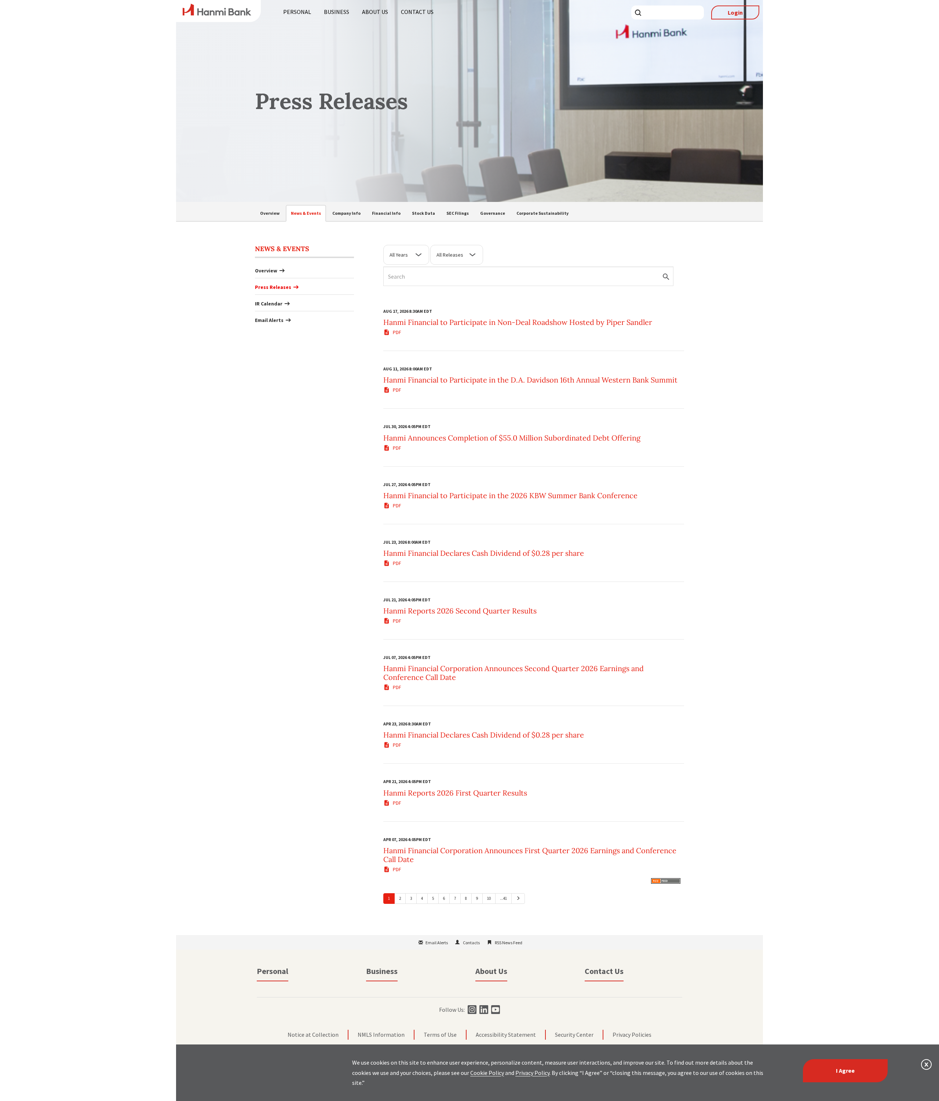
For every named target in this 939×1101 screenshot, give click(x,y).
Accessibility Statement (506, 1034)
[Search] (668, 288)
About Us (375, 11)
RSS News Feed (508, 942)
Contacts (471, 942)
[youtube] (494, 1009)
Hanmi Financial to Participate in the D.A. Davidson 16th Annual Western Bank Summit (530, 379)
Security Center (574, 1034)
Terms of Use (440, 1034)
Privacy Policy (532, 1072)
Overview (269, 213)
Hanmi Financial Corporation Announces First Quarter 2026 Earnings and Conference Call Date (529, 855)
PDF (396, 332)
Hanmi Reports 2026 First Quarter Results (455, 792)
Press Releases (273, 287)
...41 (503, 898)
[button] (926, 1064)
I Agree (845, 1070)
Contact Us (417, 11)
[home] (217, 13)
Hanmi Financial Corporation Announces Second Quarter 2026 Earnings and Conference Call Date (513, 673)
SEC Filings (457, 213)
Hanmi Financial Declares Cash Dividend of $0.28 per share (483, 553)
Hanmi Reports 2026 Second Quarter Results (460, 610)
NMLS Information (381, 1034)
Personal (297, 11)
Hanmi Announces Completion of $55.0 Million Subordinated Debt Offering (511, 437)
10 (489, 898)
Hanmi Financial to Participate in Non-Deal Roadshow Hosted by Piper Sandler (517, 322)
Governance (492, 213)
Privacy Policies (632, 1034)
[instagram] (471, 1009)
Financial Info (386, 213)
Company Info (346, 213)
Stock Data (423, 213)
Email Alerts (269, 320)
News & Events (306, 213)
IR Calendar (268, 303)
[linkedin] (483, 1009)
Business (336, 11)
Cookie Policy (487, 1072)
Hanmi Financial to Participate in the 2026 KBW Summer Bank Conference (510, 495)
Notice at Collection (313, 1034)
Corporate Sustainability (542, 213)
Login (735, 12)
